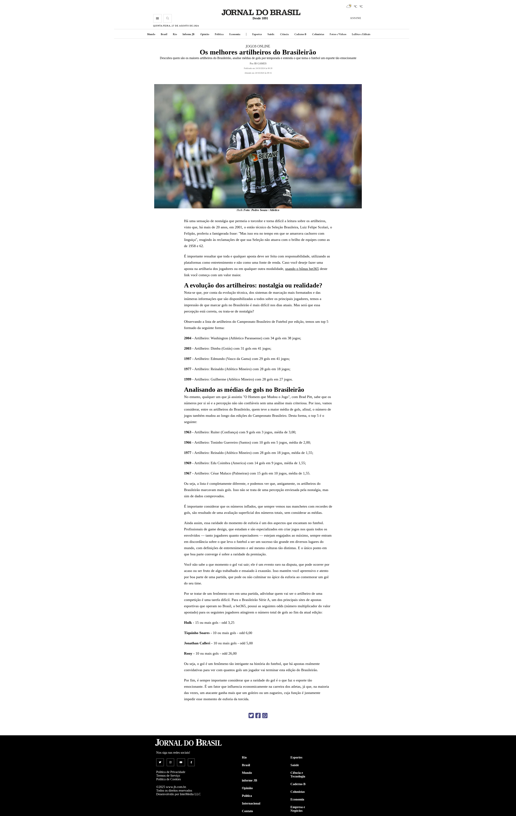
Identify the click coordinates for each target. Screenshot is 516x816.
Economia (234, 34)
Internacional (251, 803)
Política (219, 34)
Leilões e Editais (361, 34)
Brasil (164, 34)
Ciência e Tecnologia (297, 774)
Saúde (270, 34)
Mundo (151, 34)
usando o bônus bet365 (302, 269)
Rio (175, 34)
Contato (247, 811)
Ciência (284, 34)
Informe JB (189, 34)
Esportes (257, 34)
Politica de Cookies (168, 779)
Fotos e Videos (338, 34)
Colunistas (318, 34)
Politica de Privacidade (170, 772)
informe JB (249, 780)
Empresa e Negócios (297, 808)
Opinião (204, 34)
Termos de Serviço (168, 775)
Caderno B (300, 34)
